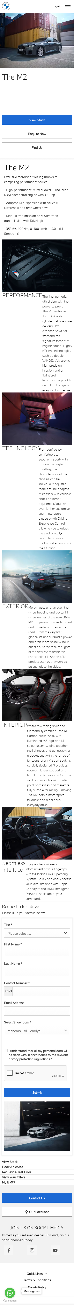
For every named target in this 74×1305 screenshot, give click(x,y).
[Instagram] (32, 1250)
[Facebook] (8, 1250)
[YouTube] (55, 1250)
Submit (37, 1092)
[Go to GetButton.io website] (9, 1300)
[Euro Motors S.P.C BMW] (6, 6)
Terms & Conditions (37, 1280)
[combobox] (37, 933)
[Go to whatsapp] (10, 1293)
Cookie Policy (37, 1287)
